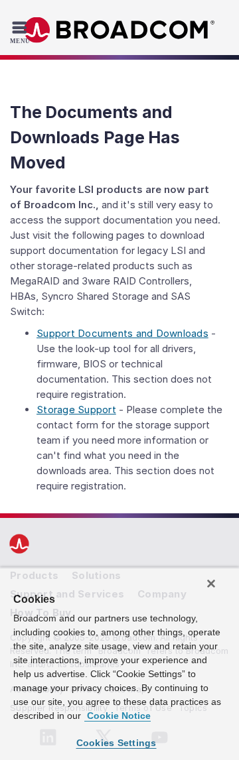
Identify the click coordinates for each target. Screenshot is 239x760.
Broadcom (119, 30)
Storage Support (76, 409)
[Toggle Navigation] (21, 32)
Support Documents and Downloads (122, 333)
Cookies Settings (116, 742)
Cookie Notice (117, 715)
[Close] (211, 584)
